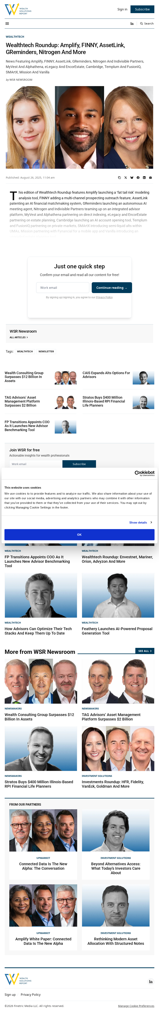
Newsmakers (13, 708)
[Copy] (119, 177)
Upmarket (43, 858)
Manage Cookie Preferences (136, 1006)
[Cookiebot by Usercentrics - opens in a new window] (138, 473)
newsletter (46, 351)
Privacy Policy (104, 297)
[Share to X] (125, 177)
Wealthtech (15, 36)
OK (79, 534)
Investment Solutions (97, 776)
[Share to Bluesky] (132, 177)
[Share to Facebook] (138, 177)
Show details (138, 522)
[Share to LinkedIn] (144, 177)
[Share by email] (150, 177)
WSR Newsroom (21, 79)
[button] (10, 994)
